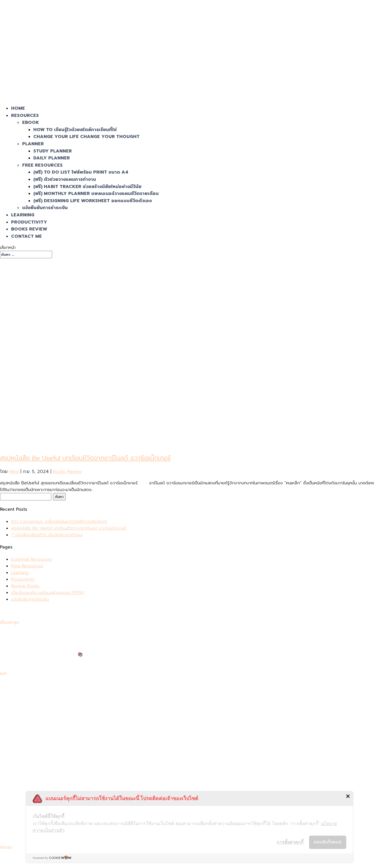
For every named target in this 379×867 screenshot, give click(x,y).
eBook (30, 122)
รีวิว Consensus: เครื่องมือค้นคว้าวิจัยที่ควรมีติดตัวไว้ (59, 521)
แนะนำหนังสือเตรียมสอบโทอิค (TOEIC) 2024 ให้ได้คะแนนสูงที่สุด (67, 661)
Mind (14, 471)
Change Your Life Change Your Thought (86, 136)
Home (17, 686)
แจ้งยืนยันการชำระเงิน (45, 207)
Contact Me (26, 236)
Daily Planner (51, 158)
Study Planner (52, 151)
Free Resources (42, 165)
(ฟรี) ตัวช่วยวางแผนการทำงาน (64, 179)
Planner (33, 144)
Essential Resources (31, 559)
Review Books (25, 586)
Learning (20, 573)
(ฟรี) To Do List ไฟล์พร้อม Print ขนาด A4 (80, 172)
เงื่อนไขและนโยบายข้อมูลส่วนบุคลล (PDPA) (47, 593)
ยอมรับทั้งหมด (328, 842)
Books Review (67, 471)
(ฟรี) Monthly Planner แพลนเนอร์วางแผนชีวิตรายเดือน (96, 193)
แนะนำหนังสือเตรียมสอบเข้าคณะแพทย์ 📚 (47, 654)
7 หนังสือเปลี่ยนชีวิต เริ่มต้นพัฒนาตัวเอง (47, 535)
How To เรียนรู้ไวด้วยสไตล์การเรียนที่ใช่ (75, 129)
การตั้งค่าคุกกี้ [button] (290, 842)
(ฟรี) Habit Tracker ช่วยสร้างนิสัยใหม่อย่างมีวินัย (87, 186)
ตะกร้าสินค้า (21, 726)
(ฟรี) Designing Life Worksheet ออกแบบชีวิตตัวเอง (92, 200)
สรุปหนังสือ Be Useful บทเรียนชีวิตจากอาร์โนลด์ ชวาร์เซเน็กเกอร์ (85, 458)
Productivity (23, 579)
